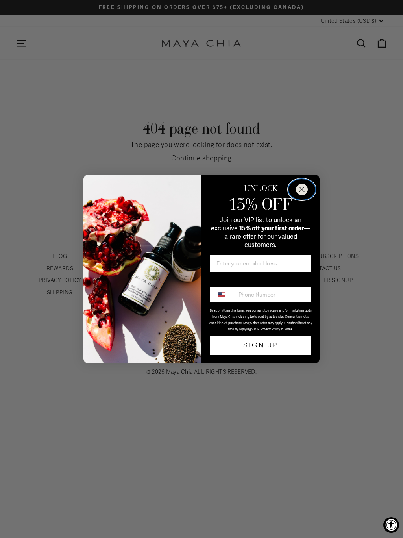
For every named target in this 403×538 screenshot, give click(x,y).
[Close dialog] (302, 189)
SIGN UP (260, 345)
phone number (231, 280)
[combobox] (222, 294)
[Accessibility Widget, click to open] (391, 525)
